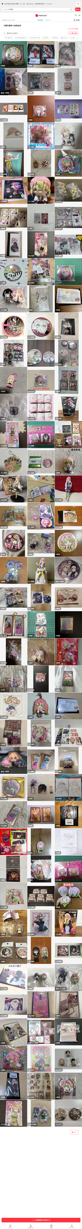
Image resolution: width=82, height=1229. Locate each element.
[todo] (79, 15)
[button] (76, 15)
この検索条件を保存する (42, 1220)
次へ (73, 1132)
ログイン (48, 20)
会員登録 (40, 20)
